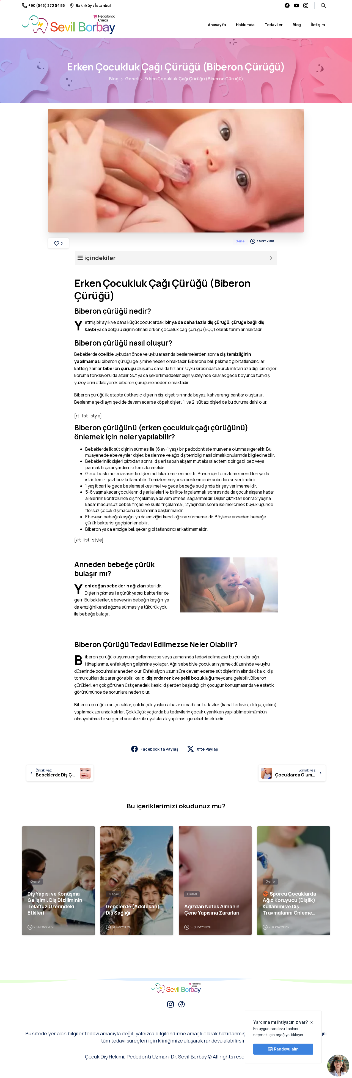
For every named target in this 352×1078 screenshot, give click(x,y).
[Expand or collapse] (271, 257)
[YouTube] (296, 5)
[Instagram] (305, 5)
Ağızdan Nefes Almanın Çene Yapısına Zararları (212, 909)
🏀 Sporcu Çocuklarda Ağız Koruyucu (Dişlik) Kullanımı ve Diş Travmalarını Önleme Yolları (289, 903)
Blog (114, 79)
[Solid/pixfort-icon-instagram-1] (170, 1004)
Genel (131, 79)
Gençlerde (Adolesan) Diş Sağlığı (133, 909)
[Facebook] (287, 5)
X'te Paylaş (207, 749)
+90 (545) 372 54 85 (46, 5)
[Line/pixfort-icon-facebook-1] (181, 1004)
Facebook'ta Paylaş (159, 749)
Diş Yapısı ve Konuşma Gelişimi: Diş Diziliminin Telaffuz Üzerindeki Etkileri (55, 903)
